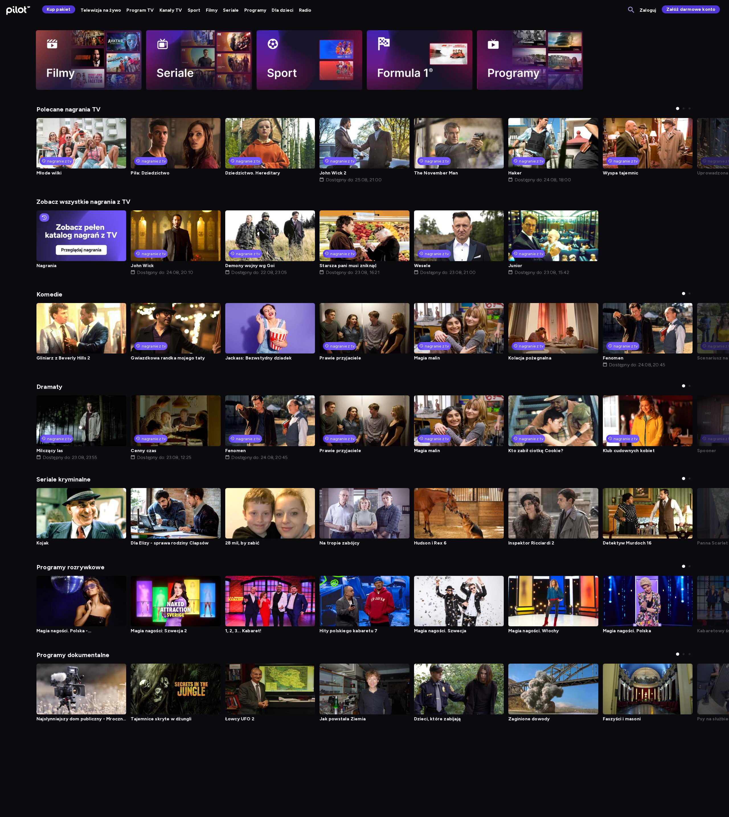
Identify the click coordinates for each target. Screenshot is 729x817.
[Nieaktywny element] (89, 60)
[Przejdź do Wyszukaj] (631, 10)
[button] (678, 108)
